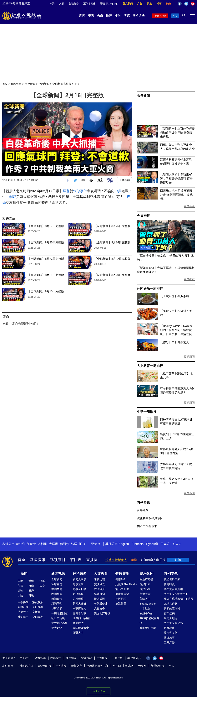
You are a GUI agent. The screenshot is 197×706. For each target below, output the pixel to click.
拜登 (66, 191)
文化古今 (99, 608)
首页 (5, 83)
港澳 (31, 580)
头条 (100, 15)
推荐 (109, 15)
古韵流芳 (99, 589)
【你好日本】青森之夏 (174, 342)
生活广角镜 (146, 579)
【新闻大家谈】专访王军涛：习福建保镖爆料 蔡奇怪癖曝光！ (176, 178)
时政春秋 (78, 593)
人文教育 (101, 573)
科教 (31, 595)
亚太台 (95, 544)
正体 (85, 3)
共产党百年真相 (173, 589)
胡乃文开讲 (122, 589)
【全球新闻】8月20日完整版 (112, 275)
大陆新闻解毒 (81, 627)
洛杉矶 (42, 544)
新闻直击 (56, 598)
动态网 (129, 665)
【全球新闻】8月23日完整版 (46, 258)
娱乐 (42, 580)
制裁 (12, 197)
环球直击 (56, 584)
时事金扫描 (79, 589)
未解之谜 (99, 579)
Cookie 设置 (98, 691)
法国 (74, 544)
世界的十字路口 (82, 618)
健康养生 (122, 573)
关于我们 (25, 658)
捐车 (159, 3)
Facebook (180, 4)
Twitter (186, 4)
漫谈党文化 (170, 632)
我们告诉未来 (172, 579)
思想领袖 (78, 598)
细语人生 (78, 632)
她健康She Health (126, 584)
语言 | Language (109, 3)
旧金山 (83, 544)
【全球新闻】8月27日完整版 (46, 226)
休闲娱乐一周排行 (150, 288)
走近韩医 (120, 603)
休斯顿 (64, 544)
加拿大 (31, 544)
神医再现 (120, 598)
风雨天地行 (170, 618)
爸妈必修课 (101, 603)
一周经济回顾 (59, 613)
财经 (31, 590)
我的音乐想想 (148, 627)
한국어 (177, 544)
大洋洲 (53, 544)
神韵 (51, 3)
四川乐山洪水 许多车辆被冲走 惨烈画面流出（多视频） (176, 194)
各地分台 (74, 3)
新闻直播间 (160, 15)
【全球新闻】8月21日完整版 (46, 275)
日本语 (165, 544)
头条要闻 (23, 602)
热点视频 (37, 602)
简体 (93, 3)
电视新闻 (30, 83)
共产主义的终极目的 (176, 593)
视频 (91, 15)
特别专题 (143, 502)
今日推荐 (143, 215)
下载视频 (124, 180)
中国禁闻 (56, 589)
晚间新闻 (56, 593)
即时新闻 (23, 607)
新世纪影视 (157, 665)
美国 (20, 585)
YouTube (193, 4)
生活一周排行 (146, 412)
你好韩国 (145, 589)
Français (138, 544)
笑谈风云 (99, 584)
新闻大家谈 (79, 579)
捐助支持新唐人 (116, 560)
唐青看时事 (79, 613)
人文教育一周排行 (150, 366)
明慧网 (117, 665)
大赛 (61, 3)
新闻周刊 (56, 603)
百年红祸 (143, 510)
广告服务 (102, 658)
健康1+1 (120, 579)
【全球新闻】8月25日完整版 (46, 242)
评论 (20, 590)
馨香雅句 (99, 593)
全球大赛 (37, 616)
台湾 (31, 585)
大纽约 (20, 544)
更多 (171, 665)
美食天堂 (145, 593)
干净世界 (61, 665)
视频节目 (16, 83)
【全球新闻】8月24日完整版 (112, 242)
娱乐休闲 (147, 573)
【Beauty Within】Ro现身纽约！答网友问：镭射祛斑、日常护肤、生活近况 (176, 330)
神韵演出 (23, 616)
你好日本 (145, 584)
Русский (152, 544)
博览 (127, 15)
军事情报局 (79, 608)
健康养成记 (122, 593)
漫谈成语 (99, 598)
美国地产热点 (102, 613)
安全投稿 (86, 658)
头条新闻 (143, 95)
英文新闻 (128, 3)
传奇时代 (169, 584)
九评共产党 (170, 603)
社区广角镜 (58, 618)
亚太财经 (56, 627)
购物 (168, 3)
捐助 (149, 3)
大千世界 (145, 608)
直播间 (92, 560)
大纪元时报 (44, 665)
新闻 (82, 15)
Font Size (100, 179)
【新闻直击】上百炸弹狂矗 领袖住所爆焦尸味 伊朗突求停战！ (177, 132)
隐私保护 (55, 658)
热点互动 (78, 584)
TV (175, 15)
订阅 (178, 560)
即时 (118, 15)
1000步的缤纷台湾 (149, 621)
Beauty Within (148, 603)
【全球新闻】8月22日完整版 (112, 258)
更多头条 (189, 206)
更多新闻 (189, 356)
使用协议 (71, 658)
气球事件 (80, 191)
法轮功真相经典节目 (150, 518)
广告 (139, 3)
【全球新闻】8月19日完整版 (46, 291)
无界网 (142, 665)
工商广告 (169, 642)
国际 (20, 580)
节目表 (76, 560)
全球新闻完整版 (61, 83)
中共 (118, 191)
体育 (42, 585)
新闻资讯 (37, 560)
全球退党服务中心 (97, 665)
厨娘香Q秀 (146, 613)
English (124, 544)
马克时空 (78, 623)
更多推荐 (189, 279)
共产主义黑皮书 (147, 526)
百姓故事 (169, 627)
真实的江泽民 (172, 608)
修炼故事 (169, 637)
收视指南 (40, 658)
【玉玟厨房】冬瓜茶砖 (174, 296)
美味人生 (145, 598)
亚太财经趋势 (59, 623)
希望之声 (76, 665)
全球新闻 (43, 83)
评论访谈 (138, 15)
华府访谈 (56, 608)
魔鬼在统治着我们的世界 (179, 598)
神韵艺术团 (26, 665)
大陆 (20, 595)
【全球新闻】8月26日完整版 (112, 226)
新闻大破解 (79, 603)
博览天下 (23, 611)
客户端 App (134, 658)
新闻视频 (58, 573)
